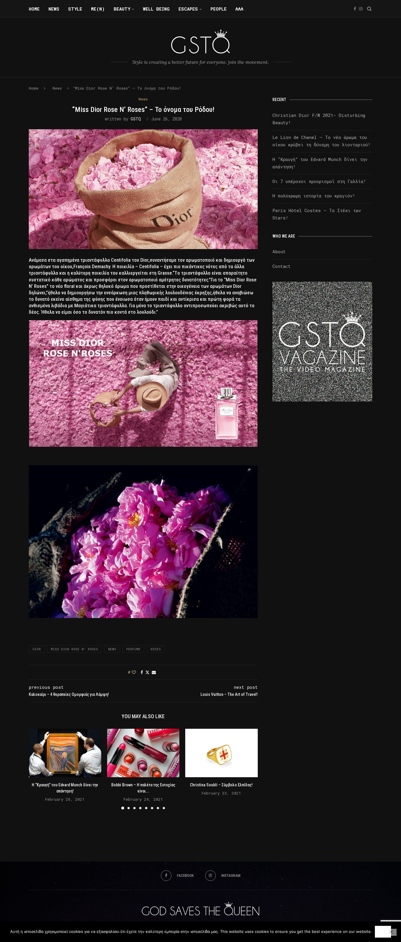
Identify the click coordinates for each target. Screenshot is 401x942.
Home (34, 9)
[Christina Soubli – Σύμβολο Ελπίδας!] (221, 753)
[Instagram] (361, 8)
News (53, 9)
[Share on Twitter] (147, 672)
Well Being (156, 9)
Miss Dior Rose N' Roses (74, 649)
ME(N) (98, 9)
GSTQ (136, 119)
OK (383, 931)
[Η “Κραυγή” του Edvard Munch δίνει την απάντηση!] (65, 753)
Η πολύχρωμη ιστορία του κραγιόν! (313, 196)
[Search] (369, 8)
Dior (37, 649)
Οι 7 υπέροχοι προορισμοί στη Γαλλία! (319, 181)
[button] (37, 769)
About (279, 251)
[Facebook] (355, 8)
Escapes (188, 9)
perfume (133, 649)
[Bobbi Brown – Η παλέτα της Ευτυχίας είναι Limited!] (143, 753)
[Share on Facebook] (142, 672)
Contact (281, 266)
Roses (156, 649)
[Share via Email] (154, 672)
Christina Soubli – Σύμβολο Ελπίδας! (221, 785)
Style (75, 9)
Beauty (122, 9)
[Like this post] (134, 672)
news (112, 649)
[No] (391, 932)
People (218, 9)
